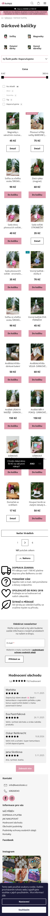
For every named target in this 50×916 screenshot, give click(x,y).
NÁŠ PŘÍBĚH (8, 811)
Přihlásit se (14, 659)
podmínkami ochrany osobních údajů (29, 651)
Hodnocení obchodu (12, 822)
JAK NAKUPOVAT (10, 818)
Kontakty (7, 834)
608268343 (14, 791)
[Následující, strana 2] (25, 542)
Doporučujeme (14, 104)
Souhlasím (24, 909)
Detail (13, 148)
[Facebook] (5, 798)
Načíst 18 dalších (25, 533)
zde (3, 895)
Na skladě (12, 86)
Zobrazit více (25, 768)
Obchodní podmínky (12, 826)
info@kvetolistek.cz (18, 785)
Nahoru (27, 558)
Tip (9, 99)
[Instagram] (12, 798)
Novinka (11, 95)
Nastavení (24, 901)
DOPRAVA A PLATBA (12, 815)
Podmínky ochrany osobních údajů (19, 830)
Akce (9, 91)
